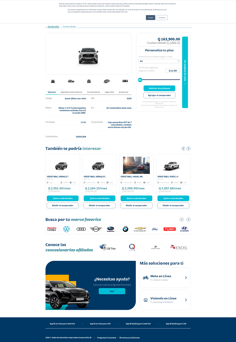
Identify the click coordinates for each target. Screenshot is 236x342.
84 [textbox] (141, 61)
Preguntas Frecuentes (106, 338)
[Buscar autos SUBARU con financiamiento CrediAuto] (110, 229)
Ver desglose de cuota (185, 70)
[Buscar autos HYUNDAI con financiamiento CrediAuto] (184, 229)
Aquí (112, 291)
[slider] (139, 79)
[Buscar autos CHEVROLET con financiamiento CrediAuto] (140, 229)
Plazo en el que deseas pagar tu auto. (156, 56)
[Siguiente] (189, 149)
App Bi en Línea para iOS (100, 324)
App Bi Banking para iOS (176, 324)
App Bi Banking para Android (138, 324)
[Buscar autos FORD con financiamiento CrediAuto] (155, 229)
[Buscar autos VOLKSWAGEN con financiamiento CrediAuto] (66, 229)
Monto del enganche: (148, 67)
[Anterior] (183, 149)
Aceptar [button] (150, 17)
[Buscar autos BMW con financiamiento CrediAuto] (125, 229)
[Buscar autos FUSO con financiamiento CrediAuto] (169, 229)
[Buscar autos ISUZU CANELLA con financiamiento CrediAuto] (51, 229)
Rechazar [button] (162, 17)
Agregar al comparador (159, 95)
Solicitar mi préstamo (159, 88)
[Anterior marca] (182, 219)
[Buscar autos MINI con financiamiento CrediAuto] (96, 229)
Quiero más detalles (63, 198)
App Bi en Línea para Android (62, 324)
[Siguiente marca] (189, 219)
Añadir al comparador (62, 205)
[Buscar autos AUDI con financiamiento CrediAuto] (81, 229)
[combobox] (159, 61)
